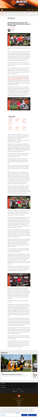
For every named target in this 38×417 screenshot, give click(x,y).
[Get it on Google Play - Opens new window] (22, 391)
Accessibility (19, 402)
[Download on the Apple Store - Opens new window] (15, 391)
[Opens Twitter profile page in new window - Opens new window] (12, 31)
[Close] (36, 408)
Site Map (19, 405)
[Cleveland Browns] (19, 396)
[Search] (34, 10)
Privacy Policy (19, 400)
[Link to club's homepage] (2, 9)
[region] (19, 412)
